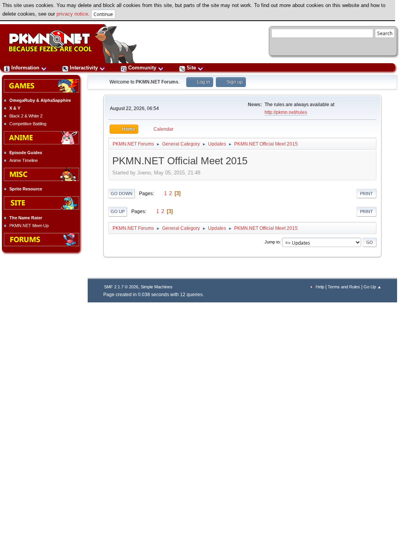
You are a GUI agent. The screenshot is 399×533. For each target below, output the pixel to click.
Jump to (272, 242)
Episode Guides (25, 152)
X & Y (14, 108)
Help (320, 286)
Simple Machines (157, 286)
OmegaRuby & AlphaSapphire (40, 100)
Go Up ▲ (372, 286)
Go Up (118, 211)
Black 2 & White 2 (25, 116)
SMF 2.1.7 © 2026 (121, 286)
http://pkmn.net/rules (286, 112)
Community (142, 68)
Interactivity (83, 68)
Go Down (121, 193)
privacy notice (72, 14)
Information (25, 68)
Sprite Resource (25, 189)
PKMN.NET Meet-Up (29, 225)
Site (191, 68)
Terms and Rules (344, 286)
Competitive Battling (27, 123)
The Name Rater (25, 217)
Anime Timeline (23, 160)
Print (366, 193)
